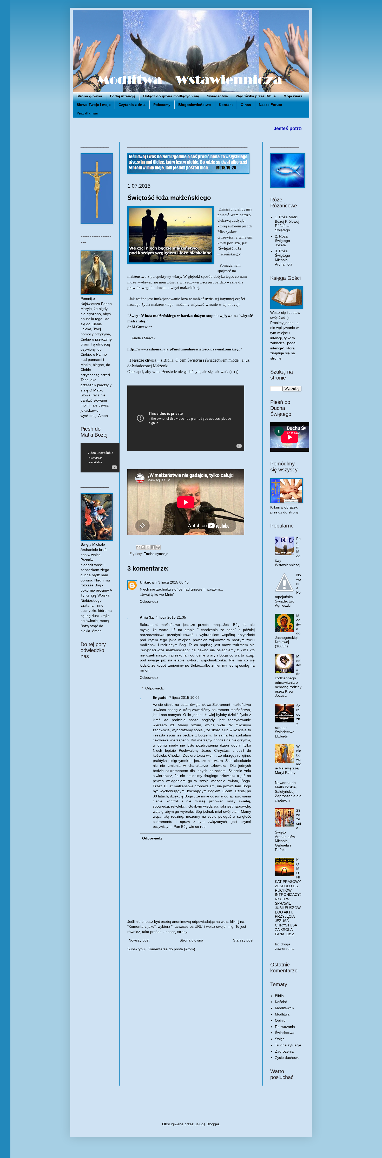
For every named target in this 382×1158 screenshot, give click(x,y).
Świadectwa (217, 96)
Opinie (280, 1020)
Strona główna (89, 96)
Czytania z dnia (132, 105)
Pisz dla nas (87, 113)
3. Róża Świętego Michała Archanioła (283, 257)
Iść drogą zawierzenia (284, 946)
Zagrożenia (284, 1051)
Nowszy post (139, 940)
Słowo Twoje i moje (94, 105)
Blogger (213, 1124)
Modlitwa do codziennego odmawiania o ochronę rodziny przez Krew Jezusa (288, 675)
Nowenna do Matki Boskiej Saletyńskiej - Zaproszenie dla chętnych (288, 791)
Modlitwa (282, 1014)
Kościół (281, 1002)
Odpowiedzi (154, 688)
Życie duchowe (287, 1057)
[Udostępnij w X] (148, 547)
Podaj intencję (122, 96)
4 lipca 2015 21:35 (171, 617)
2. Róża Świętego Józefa (282, 240)
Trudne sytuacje (156, 554)
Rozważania (285, 1027)
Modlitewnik (284, 1008)
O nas (246, 105)
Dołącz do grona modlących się (171, 96)
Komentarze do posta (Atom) (171, 949)
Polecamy (161, 105)
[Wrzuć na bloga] (143, 547)
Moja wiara (293, 96)
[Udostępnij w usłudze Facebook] (153, 547)
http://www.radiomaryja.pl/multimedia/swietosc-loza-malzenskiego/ (184, 349)
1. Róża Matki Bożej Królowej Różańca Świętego (287, 223)
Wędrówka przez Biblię (256, 96)
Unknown (148, 582)
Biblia (279, 996)
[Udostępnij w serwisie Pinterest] (158, 547)
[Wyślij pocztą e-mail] (138, 547)
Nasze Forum (270, 105)
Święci (280, 1039)
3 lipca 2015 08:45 (173, 582)
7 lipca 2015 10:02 (184, 697)
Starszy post (243, 940)
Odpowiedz (149, 601)
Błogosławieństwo (194, 105)
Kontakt (226, 105)
